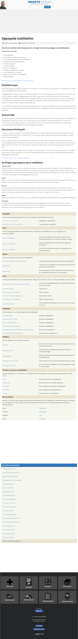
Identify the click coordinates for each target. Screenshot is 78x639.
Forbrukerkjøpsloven (8, 350)
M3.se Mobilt (6, 390)
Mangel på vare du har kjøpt (10, 361)
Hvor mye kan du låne (9, 503)
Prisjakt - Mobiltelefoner (9, 238)
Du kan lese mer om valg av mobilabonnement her (16, 158)
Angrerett (5, 345)
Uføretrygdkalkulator (8, 537)
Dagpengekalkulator (8, 484)
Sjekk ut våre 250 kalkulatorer (11, 541)
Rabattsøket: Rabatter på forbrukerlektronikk (15, 261)
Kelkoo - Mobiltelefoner (9, 244)
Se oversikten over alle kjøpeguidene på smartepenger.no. (17, 80)
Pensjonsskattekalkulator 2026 (11, 518)
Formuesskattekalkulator (9, 499)
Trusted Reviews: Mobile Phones (11, 299)
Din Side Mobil (6, 383)
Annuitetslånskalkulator (9, 469)
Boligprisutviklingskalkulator (10, 476)
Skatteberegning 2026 (9, 526)
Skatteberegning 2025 (9, 529)
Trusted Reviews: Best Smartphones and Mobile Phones (18, 329)
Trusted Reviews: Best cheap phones (13, 333)
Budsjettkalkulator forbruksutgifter (12, 480)
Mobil (40, 415)
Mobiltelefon (42, 408)
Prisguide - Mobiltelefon (9, 249)
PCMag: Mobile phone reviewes (11, 292)
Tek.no (4, 379)
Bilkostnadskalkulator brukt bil (11, 472)
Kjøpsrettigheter (7, 356)
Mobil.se (5, 393)
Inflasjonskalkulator (8, 510)
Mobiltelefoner (43, 412)
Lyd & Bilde (6, 386)
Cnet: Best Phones (8, 315)
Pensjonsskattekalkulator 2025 (11, 522)
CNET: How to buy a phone (10, 221)
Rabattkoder (6, 271)
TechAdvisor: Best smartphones (11, 326)
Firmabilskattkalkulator (9, 495)
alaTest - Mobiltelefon (8, 304)
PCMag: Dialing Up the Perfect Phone (13, 224)
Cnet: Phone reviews (8, 289)
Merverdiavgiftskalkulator (9, 514)
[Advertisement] (39, 450)
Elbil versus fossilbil (8, 488)
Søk (48, 7)
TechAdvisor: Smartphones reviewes (12, 296)
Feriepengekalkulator (8, 491)
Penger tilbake (6, 266)
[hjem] (3, 5)
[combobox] (35, 7)
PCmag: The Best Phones (10, 322)
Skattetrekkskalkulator (9, 533)
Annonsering (39, 625)
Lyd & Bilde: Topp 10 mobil (10, 319)
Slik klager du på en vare (9, 365)
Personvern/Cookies (39, 629)
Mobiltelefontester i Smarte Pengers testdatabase (16, 284)
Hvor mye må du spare (9, 507)
